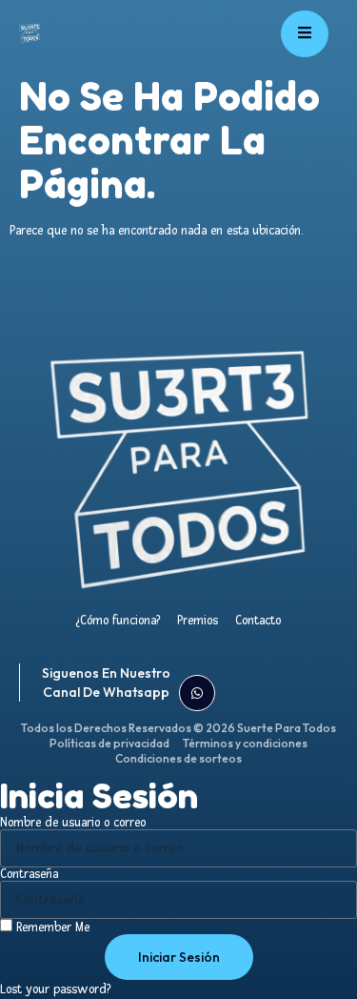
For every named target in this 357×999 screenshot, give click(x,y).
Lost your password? (55, 989)
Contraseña (29, 874)
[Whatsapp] (197, 693)
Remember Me (50, 927)
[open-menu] (304, 33)
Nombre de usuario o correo (73, 822)
